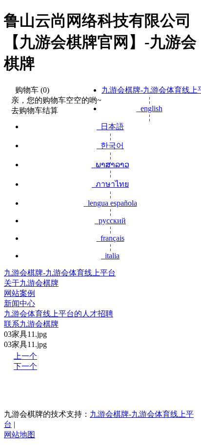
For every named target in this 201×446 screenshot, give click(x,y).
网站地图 (19, 434)
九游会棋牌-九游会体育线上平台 (60, 273)
